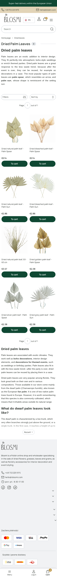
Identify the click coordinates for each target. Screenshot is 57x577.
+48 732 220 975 (12, 10)
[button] (52, 29)
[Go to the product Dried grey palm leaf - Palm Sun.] (42, 294)
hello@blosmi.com (48, 10)
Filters (5, 97)
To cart (14, 163)
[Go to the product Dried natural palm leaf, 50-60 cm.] (14, 239)
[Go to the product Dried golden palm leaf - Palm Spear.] (42, 239)
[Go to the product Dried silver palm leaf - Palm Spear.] (14, 294)
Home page (6, 38)
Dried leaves (19, 38)
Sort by (34, 97)
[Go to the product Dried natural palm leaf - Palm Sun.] (14, 184)
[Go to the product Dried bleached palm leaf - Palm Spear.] (42, 128)
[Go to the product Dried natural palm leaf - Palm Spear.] (14, 128)
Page (21, 105)
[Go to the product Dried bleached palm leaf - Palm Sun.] (42, 184)
